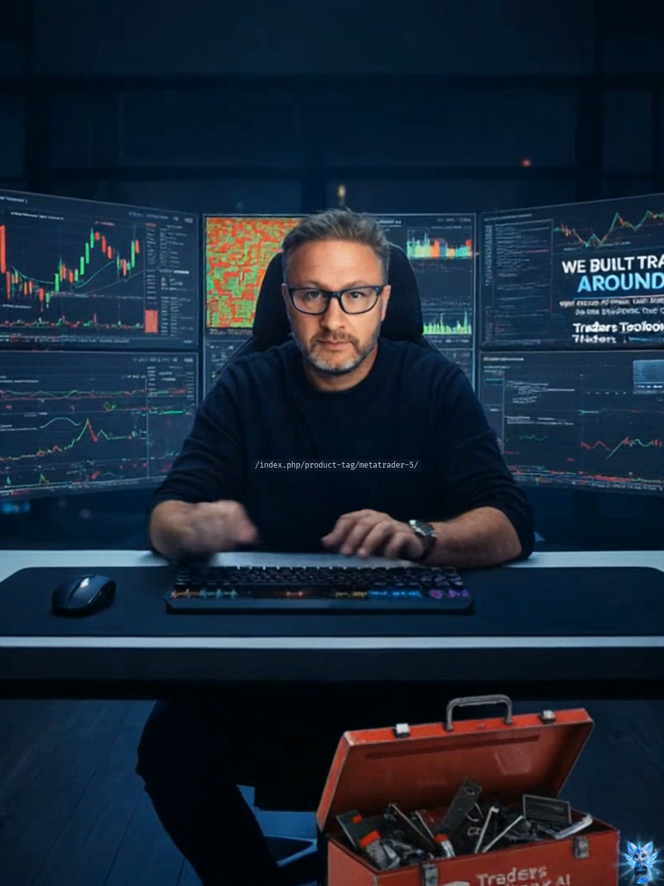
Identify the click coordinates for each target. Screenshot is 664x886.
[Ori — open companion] (640, 862)
